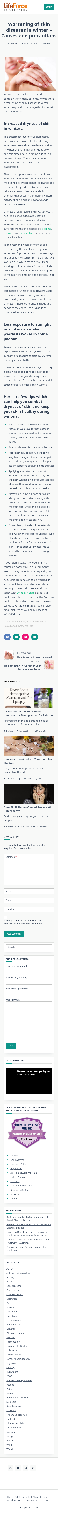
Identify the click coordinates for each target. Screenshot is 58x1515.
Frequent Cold (13, 1324)
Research (11, 1393)
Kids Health (12, 1350)
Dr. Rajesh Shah (14, 1500)
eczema (46, 228)
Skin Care (11, 1401)
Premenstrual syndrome (19, 1380)
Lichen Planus (17, 1177)
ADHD (9, 1268)
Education (11, 1311)
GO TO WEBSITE (43, 1500)
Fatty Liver (11, 1315)
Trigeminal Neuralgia (21, 1185)
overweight (12, 1371)
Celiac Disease (13, 1285)
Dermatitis (11, 1298)
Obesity (10, 1367)
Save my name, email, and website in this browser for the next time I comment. (25, 922)
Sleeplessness (13, 1406)
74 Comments (43, 779)
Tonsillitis (11, 1410)
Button (49, 7)
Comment (11, 856)
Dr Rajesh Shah (26, 592)
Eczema (10, 1307)
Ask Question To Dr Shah (26, 1497)
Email (9, 900)
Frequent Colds (18, 1164)
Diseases (44, 1497)
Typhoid (10, 1419)
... (44, 724)
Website (10, 909)
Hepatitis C (16, 1168)
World (9, 1449)
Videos (9, 1440)
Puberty (10, 1388)
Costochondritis (14, 1294)
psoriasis (9, 233)
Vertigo (10, 1436)
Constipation (13, 1290)
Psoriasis (14, 1181)
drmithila (10, 827)
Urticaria (14, 1194)
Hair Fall (10, 1337)
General (10, 1328)
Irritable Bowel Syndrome (23, 1172)
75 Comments (44, 43)
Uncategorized (14, 1427)
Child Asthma (17, 1159)
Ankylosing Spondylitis (18, 1273)
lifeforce (14, 43)
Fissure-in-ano (13, 1320)
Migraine (11, 1363)
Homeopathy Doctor (16, 1346)
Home (10, 1497)
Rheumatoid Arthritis (17, 1397)
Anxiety (10, 1277)
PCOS (9, 1376)
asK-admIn (10, 779)
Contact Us (29, 1500)
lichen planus (27, 233)
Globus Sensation (15, 1333)
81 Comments (40, 731)
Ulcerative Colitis (19, 1189)
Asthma (14, 1155)
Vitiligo (13, 1198)
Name (9, 891)
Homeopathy (13, 1341)
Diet (8, 1303)
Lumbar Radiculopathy (18, 1358)
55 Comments (42, 827)
